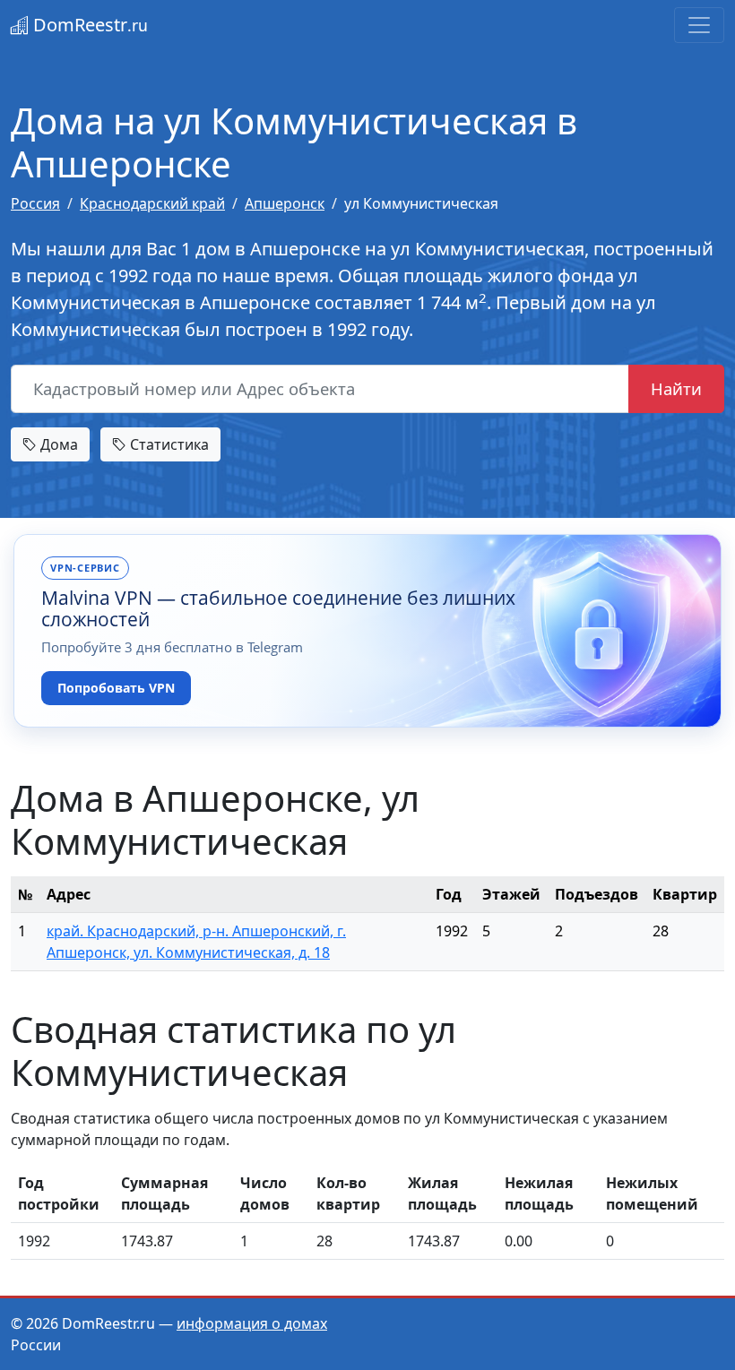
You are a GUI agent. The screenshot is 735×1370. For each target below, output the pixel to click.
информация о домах (252, 1323)
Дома (57, 444)
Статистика (167, 444)
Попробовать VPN (116, 687)
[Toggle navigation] (699, 25)
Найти (676, 388)
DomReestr (88, 25)
